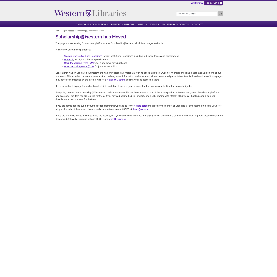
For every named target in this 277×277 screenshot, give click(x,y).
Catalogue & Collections (92, 24)
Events (154, 24)
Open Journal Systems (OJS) (79, 66)
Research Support (122, 24)
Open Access (68, 31)
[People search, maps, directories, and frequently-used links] (213, 4)
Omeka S (68, 59)
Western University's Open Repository (83, 56)
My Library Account (174, 24)
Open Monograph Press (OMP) (79, 63)
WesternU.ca (197, 3)
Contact (197, 24)
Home (58, 31)
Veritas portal (141, 105)
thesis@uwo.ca (140, 109)
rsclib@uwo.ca (118, 119)
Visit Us (142, 24)
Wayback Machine (115, 79)
